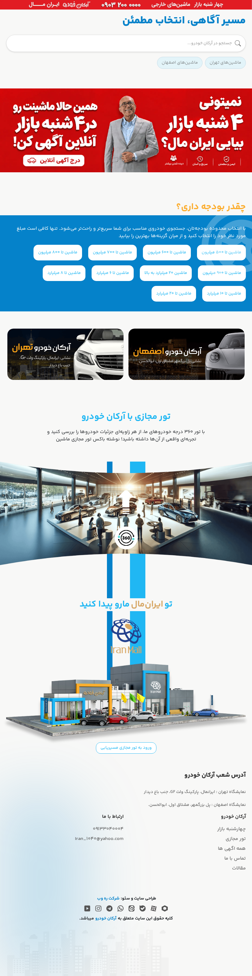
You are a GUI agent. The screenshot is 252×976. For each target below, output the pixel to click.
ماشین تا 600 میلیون (167, 252)
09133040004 (108, 829)
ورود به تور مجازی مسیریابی (126, 747)
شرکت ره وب (108, 899)
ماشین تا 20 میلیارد (173, 293)
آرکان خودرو (105, 918)
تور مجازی (236, 839)
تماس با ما (235, 858)
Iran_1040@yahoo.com (99, 839)
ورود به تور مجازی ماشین (126, 511)
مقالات (239, 868)
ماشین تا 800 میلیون (57, 252)
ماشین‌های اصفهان (180, 62)
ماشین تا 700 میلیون (112, 252)
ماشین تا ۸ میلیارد (64, 273)
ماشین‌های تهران (225, 62)
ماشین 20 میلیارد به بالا (165, 273)
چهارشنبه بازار (231, 829)
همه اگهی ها (232, 849)
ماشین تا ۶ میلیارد (112, 273)
